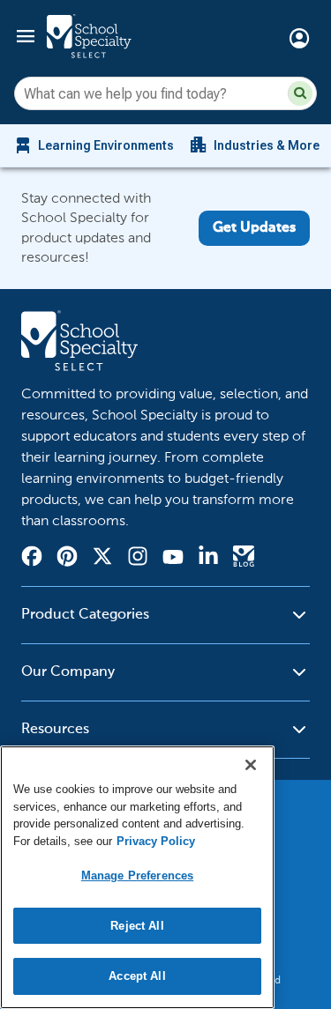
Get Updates (254, 228)
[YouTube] (173, 559)
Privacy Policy (156, 841)
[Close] (250, 765)
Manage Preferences (137, 875)
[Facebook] (31, 558)
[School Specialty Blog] (243, 558)
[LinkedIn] (208, 558)
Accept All (137, 976)
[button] (300, 93)
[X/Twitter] (102, 558)
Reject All (136, 925)
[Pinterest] (67, 558)
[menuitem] (93, 145)
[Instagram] (137, 558)
